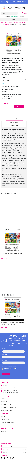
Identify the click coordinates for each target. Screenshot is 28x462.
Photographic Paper (19, 22)
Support (3, 399)
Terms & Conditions (6, 425)
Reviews (3, 440)
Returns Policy (5, 419)
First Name (4, 354)
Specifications (14, 122)
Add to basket (19, 106)
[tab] (14, 119)
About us (3, 431)
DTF (16, 368)
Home (2, 22)
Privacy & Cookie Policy (7, 422)
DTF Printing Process (6, 410)
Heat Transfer (7, 370)
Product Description (14, 119)
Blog (2, 434)
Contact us (4, 437)
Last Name (4, 360)
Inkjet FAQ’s (4, 401)
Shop (6, 22)
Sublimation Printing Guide (8, 407)
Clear (3, 83)
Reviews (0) (14, 125)
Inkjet (10, 22)
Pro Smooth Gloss (6, 24)
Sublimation (6, 368)
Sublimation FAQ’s (6, 404)
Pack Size (5, 77)
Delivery (3, 416)
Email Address (6, 348)
